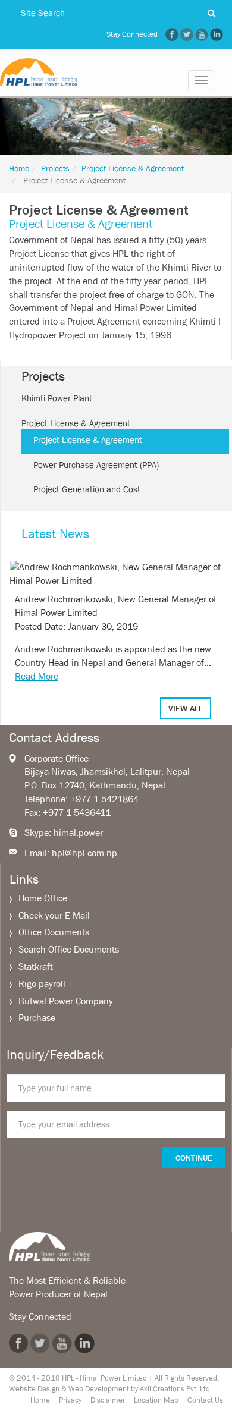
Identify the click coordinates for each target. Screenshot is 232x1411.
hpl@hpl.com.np (84, 853)
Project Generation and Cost (86, 489)
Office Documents (53, 932)
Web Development (98, 1389)
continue (193, 1157)
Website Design (34, 1389)
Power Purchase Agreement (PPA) (96, 465)
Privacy (70, 1400)
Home (19, 168)
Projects (55, 168)
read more (36, 676)
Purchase (36, 1017)
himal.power (78, 833)
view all (185, 708)
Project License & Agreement (132, 168)
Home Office (42, 898)
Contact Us (205, 1400)
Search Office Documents (68, 949)
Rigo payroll (41, 984)
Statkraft (35, 966)
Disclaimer (107, 1400)
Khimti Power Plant (56, 398)
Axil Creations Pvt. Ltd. (176, 1389)
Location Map (156, 1400)
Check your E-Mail (54, 915)
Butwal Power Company (65, 1001)
